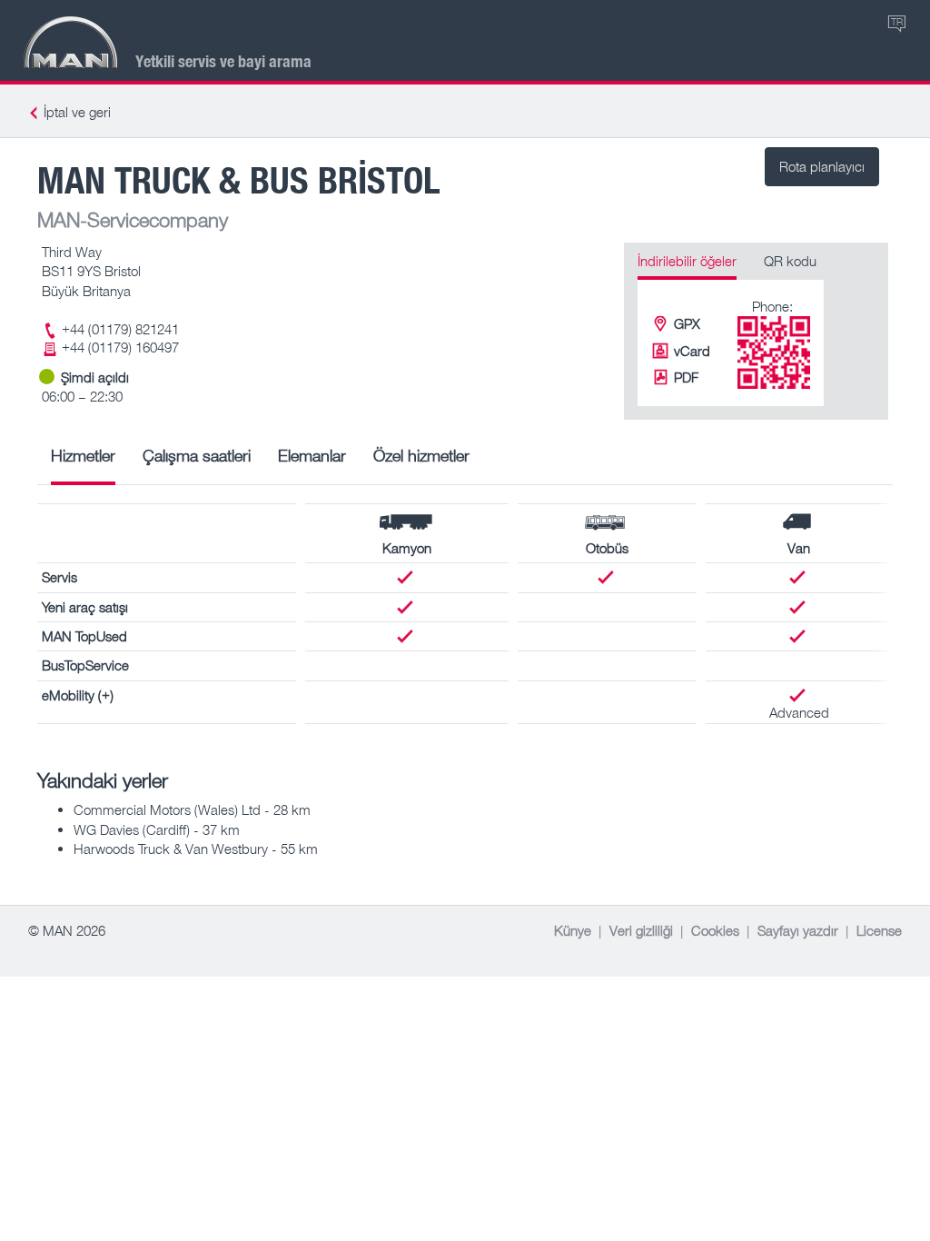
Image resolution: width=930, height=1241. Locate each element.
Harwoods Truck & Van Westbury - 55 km (196, 848)
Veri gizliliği (641, 930)
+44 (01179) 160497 (120, 347)
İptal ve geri (77, 112)
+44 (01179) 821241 (120, 329)
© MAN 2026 (66, 930)
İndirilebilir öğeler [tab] (687, 261)
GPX (687, 323)
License (879, 930)
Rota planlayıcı (822, 166)
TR (897, 21)
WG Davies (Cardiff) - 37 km (157, 829)
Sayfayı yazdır (797, 930)
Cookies (715, 930)
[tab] (83, 462)
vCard (692, 351)
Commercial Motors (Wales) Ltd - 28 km (192, 809)
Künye (572, 930)
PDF (686, 377)
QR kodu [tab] (790, 261)
